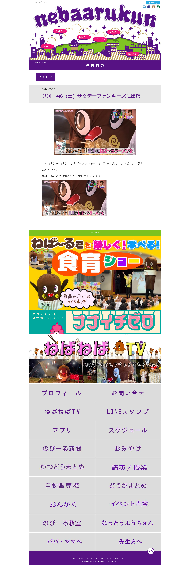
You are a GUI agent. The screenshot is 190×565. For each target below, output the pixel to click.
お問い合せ (153, 3)
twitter (144, 6)
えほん (60, 31)
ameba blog (158, 6)
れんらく (132, 54)
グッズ (100, 39)
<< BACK (95, 233)
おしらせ (84, 37)
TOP (36, 62)
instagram (153, 6)
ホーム (47, 46)
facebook (148, 6)
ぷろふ (113, 32)
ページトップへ (150, 551)
